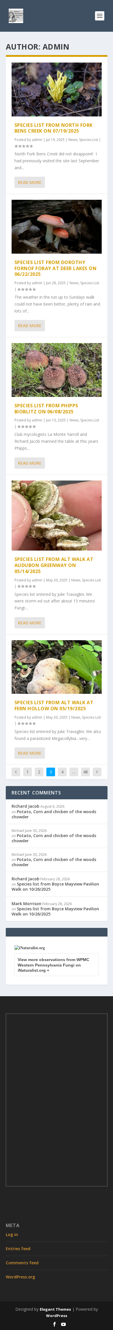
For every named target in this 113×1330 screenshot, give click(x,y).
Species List (88, 139)
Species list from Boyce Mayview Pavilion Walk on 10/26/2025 (55, 886)
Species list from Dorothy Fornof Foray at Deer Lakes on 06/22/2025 (55, 268)
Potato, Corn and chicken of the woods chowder (54, 814)
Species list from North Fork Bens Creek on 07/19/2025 (53, 128)
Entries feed (18, 1248)
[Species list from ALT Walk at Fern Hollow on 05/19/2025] (57, 667)
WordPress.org (20, 1277)
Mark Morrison (26, 903)
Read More (29, 182)
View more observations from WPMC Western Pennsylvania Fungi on (53, 964)
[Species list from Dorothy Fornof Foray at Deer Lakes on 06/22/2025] (57, 227)
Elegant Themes (55, 1309)
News (72, 139)
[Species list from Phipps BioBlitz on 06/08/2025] (57, 370)
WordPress (56, 1315)
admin (37, 139)
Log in (12, 1234)
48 (85, 772)
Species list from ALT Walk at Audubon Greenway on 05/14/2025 (54, 565)
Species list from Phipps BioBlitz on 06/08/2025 (46, 408)
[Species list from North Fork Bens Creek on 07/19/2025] (57, 89)
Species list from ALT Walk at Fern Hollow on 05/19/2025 (54, 705)
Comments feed (22, 1262)
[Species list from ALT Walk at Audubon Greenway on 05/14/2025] (57, 516)
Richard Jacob (25, 806)
